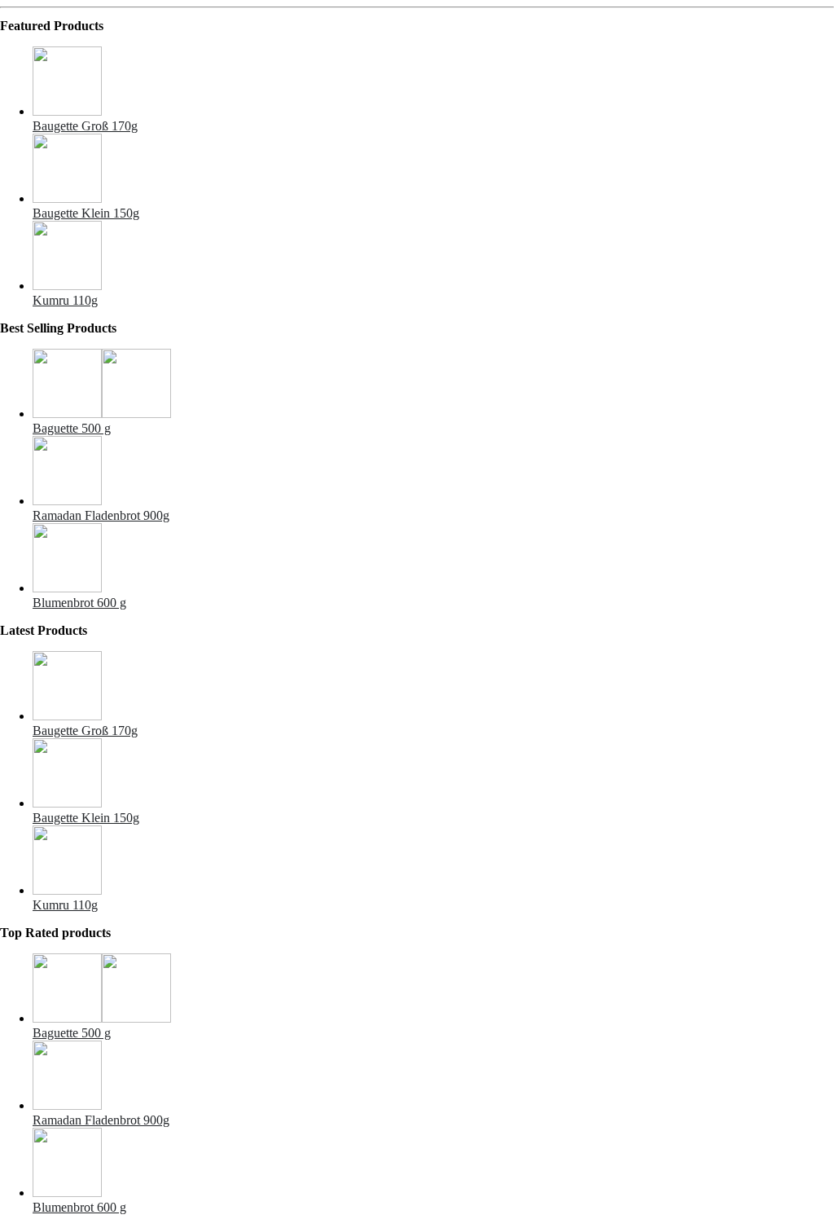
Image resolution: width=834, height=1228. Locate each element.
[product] (433, 82)
